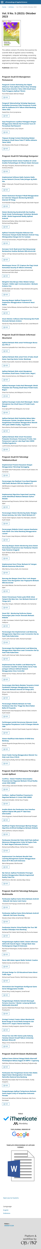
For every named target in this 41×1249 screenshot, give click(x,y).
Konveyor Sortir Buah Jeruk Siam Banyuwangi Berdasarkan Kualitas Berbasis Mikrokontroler (19, 250)
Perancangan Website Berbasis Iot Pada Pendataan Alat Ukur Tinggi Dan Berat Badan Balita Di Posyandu (18, 706)
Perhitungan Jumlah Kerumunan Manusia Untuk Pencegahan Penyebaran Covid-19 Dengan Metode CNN (20, 724)
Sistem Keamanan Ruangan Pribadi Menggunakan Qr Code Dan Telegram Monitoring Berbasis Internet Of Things (20, 198)
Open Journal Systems (11, 1198)
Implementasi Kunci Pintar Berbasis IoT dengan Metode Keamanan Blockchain (19, 565)
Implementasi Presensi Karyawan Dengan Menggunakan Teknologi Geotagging (17, 466)
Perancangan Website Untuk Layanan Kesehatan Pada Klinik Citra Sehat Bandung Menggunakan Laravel (19, 531)
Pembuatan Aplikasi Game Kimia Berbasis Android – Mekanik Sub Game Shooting (20, 914)
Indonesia (6, 1213)
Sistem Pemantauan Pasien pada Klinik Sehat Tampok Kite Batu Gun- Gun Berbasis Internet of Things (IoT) (19, 599)
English (5, 1210)
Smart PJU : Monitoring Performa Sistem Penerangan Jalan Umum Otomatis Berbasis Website (18, 615)
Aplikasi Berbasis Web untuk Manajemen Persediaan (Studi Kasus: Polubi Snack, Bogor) (18, 372)
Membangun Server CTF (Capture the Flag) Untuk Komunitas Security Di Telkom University (20, 266)
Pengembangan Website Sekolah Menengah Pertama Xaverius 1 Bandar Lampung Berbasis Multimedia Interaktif (19, 1003)
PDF (6, 97)
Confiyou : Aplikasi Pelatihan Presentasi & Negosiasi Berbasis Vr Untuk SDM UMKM (17, 796)
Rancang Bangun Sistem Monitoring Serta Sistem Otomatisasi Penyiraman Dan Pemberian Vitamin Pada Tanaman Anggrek (20, 548)
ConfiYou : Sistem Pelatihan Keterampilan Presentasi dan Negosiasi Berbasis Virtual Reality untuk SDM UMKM (19, 781)
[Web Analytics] (9, 1226)
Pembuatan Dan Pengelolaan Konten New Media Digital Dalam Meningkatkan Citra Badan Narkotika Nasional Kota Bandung (19, 1075)
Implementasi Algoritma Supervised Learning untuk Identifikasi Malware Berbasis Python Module (18, 496)
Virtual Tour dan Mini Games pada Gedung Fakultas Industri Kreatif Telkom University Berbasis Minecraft (17, 1038)
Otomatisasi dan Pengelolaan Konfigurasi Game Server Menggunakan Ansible (19, 988)
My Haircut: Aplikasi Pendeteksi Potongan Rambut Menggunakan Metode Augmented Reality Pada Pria (18, 875)
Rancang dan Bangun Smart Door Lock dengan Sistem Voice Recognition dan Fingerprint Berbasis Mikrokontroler (20, 580)
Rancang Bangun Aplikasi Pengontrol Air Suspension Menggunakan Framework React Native (18, 302)
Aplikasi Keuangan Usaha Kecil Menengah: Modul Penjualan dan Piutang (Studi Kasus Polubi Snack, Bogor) (20, 387)
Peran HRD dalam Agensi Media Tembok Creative (20, 960)
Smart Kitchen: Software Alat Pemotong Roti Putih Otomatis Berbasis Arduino (20, 320)
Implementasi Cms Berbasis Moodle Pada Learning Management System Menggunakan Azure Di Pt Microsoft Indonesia (18, 858)
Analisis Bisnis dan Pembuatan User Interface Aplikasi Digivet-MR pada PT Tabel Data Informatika (18, 811)
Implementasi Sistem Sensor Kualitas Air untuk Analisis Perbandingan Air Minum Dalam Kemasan (20, 162)
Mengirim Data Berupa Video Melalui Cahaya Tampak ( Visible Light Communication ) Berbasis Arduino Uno (20, 284)
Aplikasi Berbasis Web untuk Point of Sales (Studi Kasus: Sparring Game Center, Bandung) (20, 358)
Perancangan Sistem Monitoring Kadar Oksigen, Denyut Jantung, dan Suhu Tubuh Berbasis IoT (19, 514)
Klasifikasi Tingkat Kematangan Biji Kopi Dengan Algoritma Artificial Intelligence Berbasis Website (20, 827)
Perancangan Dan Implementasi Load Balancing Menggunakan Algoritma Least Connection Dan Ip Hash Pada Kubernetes (20, 634)
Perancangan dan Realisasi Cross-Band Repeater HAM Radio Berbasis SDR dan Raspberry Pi (19, 482)
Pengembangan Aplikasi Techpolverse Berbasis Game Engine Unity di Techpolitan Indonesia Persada (19, 1093)
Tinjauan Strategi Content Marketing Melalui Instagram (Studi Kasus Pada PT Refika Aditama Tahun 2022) (19, 140)
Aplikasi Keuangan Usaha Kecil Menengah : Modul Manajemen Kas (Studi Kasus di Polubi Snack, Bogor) (20, 404)
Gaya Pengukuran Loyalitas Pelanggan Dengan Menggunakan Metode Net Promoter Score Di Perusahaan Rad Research (19, 124)
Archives (11, 7)
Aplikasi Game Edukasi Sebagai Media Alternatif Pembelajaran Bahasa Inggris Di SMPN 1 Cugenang (20, 1059)
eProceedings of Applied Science (16, 2)
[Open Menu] (2, 2)
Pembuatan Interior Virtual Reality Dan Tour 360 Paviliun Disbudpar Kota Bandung (19, 928)
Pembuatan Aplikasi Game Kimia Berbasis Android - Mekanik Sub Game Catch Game (20, 900)
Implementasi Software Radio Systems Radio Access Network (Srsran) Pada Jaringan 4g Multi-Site (19, 179)
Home (4, 7)
